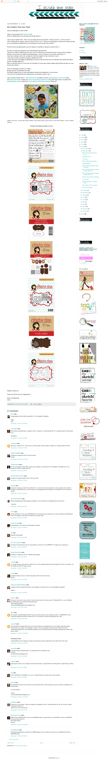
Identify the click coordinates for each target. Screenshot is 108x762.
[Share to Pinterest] (41, 404)
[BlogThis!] (36, 404)
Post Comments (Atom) (20, 745)
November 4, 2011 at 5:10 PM (19, 607)
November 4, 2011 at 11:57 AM (19, 459)
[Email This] (34, 404)
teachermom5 (15, 523)
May (84, 202)
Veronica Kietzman (16, 498)
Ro (11, 532)
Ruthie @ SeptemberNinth (18, 584)
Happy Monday (86, 163)
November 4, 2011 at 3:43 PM (19, 527)
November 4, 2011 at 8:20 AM (19, 438)
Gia (12, 672)
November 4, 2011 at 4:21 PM (19, 568)
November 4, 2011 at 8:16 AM (19, 423)
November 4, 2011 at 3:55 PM (19, 547)
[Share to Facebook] (39, 404)
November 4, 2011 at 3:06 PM (19, 517)
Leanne (13, 562)
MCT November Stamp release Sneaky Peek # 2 (90, 174)
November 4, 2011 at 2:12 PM (19, 480)
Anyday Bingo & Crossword (57, 77)
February (85, 208)
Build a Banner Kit (31, 77)
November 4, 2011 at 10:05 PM (19, 633)
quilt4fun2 (14, 702)
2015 (82, 137)
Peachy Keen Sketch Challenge (90, 177)
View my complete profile (86, 79)
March (84, 206)
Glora (12, 511)
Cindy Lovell (92, 66)
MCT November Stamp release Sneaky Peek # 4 (90, 170)
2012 (82, 144)
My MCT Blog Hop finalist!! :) (90, 161)
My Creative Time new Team (89, 185)
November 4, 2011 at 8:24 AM (19, 448)
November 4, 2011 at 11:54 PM (19, 643)
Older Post (72, 742)
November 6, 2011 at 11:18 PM (19, 724)
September (86, 192)
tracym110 (14, 648)
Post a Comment (13, 739)
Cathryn (13, 661)
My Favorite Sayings (44, 81)
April (84, 204)
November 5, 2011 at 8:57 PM (19, 710)
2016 (82, 135)
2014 (82, 139)
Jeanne (13, 485)
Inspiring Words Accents (14, 81)
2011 (82, 146)
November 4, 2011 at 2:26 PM (19, 493)
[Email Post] (31, 404)
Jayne (12, 573)
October (85, 190)
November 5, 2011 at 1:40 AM (19, 656)
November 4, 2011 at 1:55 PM (19, 470)
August (85, 195)
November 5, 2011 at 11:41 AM (19, 697)
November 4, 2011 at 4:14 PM (19, 556)
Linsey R (13, 624)
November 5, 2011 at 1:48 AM (19, 667)
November (86, 150)
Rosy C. (13, 597)
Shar (12, 612)
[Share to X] (37, 404)
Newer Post (11, 742)
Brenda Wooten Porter (17, 476)
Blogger (57, 758)
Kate (12, 414)
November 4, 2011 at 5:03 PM (19, 592)
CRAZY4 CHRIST (15, 453)
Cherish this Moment (15, 79)
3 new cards (85, 179)
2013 (82, 142)
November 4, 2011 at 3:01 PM (19, 506)
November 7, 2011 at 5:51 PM (19, 736)
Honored (83, 52)
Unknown (13, 443)
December (86, 148)
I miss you (85, 159)
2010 (82, 214)
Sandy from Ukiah (16, 552)
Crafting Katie (15, 464)
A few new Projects (87, 187)
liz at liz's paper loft (16, 542)
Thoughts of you (86, 156)
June (84, 199)
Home (41, 742)
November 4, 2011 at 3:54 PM (19, 537)
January (85, 211)
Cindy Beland (15, 730)
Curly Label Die (32, 81)
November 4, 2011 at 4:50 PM (19, 579)
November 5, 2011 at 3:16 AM (19, 677)
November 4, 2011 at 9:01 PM (19, 618)
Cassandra (14, 428)
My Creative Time (26, 34)
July (84, 197)
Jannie (13, 682)
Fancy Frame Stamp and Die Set (37, 79)
